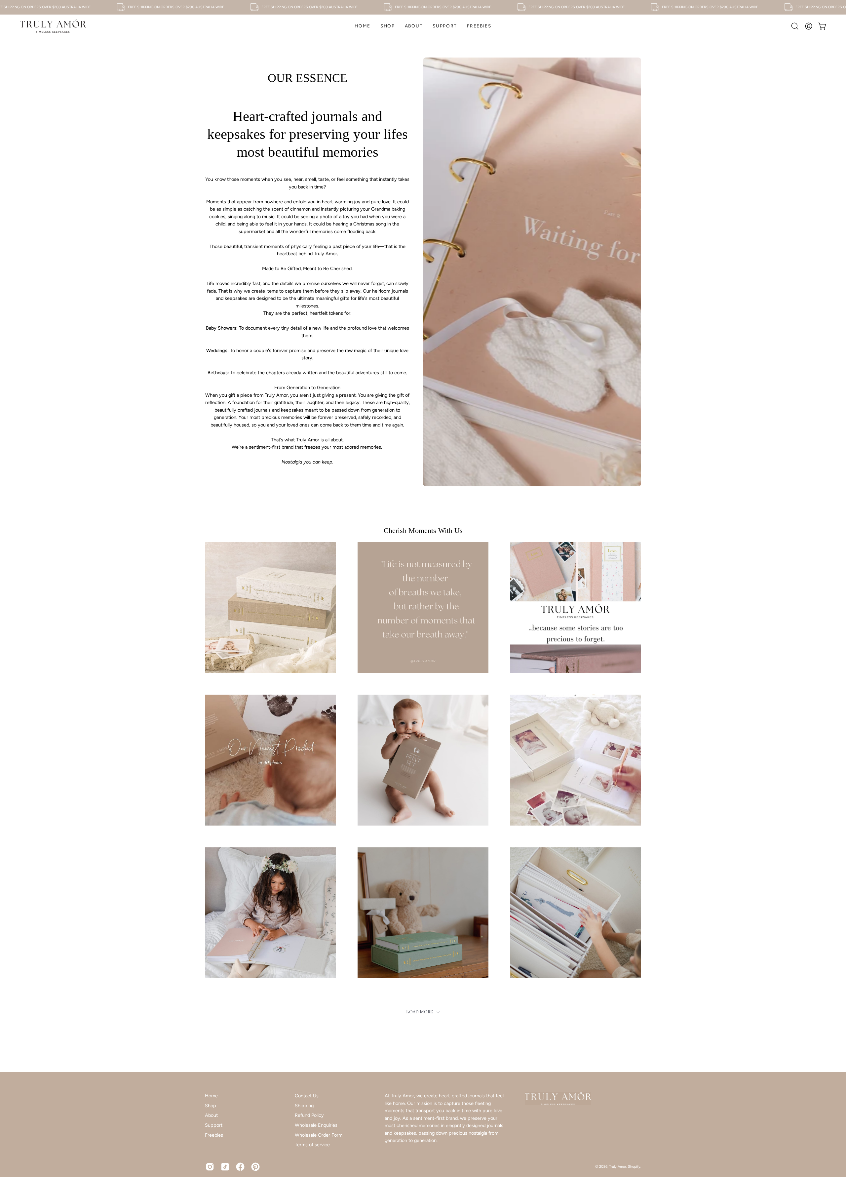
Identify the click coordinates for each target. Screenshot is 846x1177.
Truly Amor (617, 1166)
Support (213, 1125)
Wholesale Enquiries (316, 1125)
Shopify (634, 1166)
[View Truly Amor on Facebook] (240, 1167)
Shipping (304, 1106)
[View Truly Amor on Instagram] (210, 1167)
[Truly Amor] (53, 26)
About (211, 1115)
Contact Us (307, 1096)
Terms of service (312, 1145)
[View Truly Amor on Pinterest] (255, 1167)
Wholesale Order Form (318, 1135)
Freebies (214, 1135)
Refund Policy (309, 1115)
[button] (387, 26)
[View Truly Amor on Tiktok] (225, 1167)
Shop (210, 1106)
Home (211, 1096)
